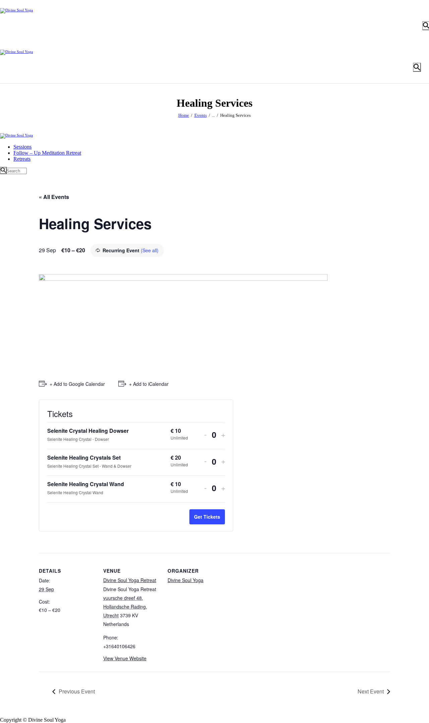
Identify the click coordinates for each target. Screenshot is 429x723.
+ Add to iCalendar (149, 383)
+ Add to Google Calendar (77, 383)
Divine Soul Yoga (185, 580)
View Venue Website (124, 658)
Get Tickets (207, 516)
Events (200, 115)
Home (183, 115)
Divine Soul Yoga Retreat (129, 580)
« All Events (54, 197)
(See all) (150, 250)
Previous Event (77, 691)
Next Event (371, 691)
